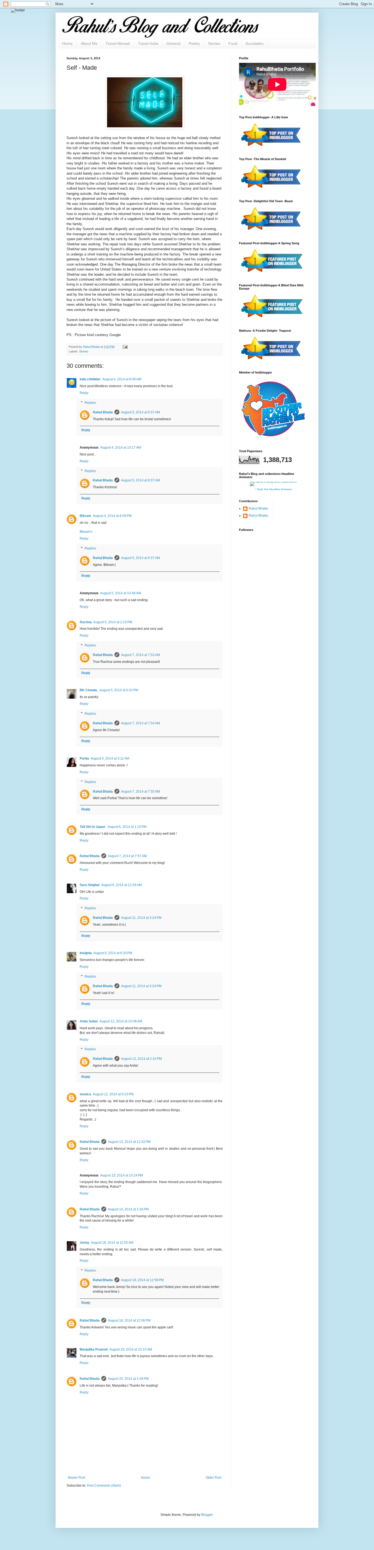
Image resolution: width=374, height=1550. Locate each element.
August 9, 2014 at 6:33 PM (112, 953)
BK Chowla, (89, 690)
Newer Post (76, 1478)
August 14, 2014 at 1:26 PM (128, 1209)
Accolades (254, 43)
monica (85, 1094)
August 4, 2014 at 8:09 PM (112, 516)
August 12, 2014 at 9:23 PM (113, 1094)
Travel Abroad (118, 43)
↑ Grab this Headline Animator (273, 489)
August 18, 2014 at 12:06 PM (129, 1320)
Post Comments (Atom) (104, 1485)
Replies (90, 403)
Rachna (86, 622)
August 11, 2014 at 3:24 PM (141, 918)
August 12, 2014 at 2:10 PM (141, 1059)
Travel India (148, 43)
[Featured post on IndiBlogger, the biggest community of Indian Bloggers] (271, 273)
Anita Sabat (89, 1021)
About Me (89, 43)
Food (232, 43)
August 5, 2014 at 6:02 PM (118, 690)
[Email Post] (124, 346)
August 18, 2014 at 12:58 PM (142, 1280)
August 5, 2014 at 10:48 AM (120, 593)
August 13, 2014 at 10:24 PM (121, 1175)
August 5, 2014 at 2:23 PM (112, 622)
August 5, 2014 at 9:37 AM (140, 412)
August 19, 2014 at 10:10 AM (130, 1349)
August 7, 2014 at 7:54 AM (140, 723)
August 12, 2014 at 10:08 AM (120, 1021)
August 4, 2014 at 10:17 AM (120, 447)
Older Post (213, 1478)
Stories (214, 43)
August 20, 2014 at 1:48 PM (128, 1379)
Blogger (207, 1515)
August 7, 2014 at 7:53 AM (140, 655)
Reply (84, 393)
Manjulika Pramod (94, 1349)
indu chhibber (90, 379)
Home (67, 43)
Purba (84, 758)
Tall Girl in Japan (93, 827)
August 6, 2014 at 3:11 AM (110, 758)
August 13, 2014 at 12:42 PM (129, 1142)
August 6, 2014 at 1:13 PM (127, 827)
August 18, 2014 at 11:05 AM (112, 1243)
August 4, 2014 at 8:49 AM (121, 379)
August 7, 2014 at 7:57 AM (127, 856)
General (173, 43)
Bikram (85, 516)
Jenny (84, 1243)
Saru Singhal (89, 885)
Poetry (194, 43)
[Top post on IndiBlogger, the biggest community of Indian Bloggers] (271, 147)
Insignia (86, 953)
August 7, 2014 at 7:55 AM (140, 791)
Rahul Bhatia (103, 412)
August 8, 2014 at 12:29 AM (121, 885)
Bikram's (86, 532)
